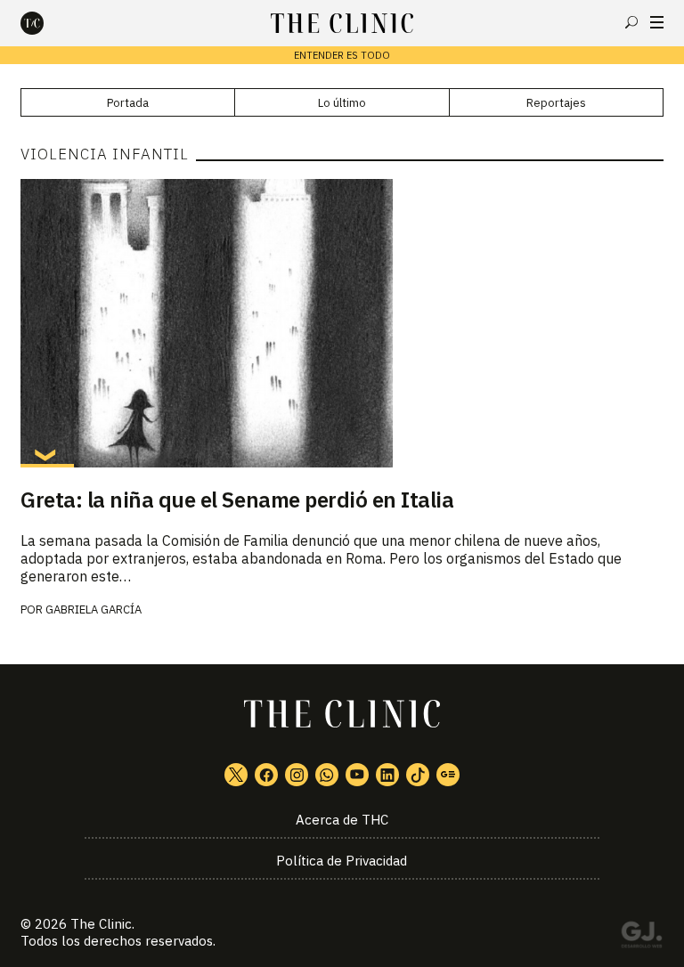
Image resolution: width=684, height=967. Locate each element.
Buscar (631, 22)
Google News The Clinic (448, 774)
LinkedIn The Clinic (387, 774)
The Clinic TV (357, 774)
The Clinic (101, 923)
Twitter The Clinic (236, 774)
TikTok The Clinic (417, 774)
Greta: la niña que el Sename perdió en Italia (236, 499)
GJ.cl (641, 937)
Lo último (342, 102)
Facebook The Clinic (266, 774)
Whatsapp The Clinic (326, 774)
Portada (128, 102)
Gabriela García (93, 609)
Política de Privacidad (341, 860)
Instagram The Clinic (296, 774)
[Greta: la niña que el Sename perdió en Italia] (342, 323)
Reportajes (556, 102)
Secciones (657, 22)
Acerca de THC (342, 819)
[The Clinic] (47, 23)
